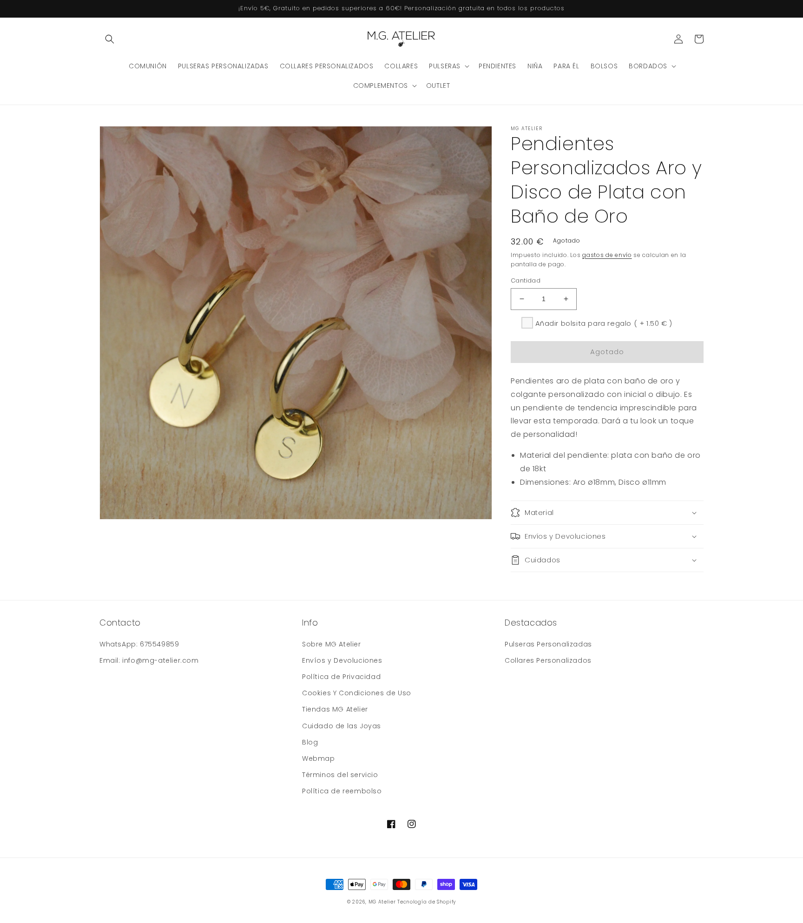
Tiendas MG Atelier (335, 709)
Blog (310, 742)
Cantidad (525, 280)
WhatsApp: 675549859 (139, 644)
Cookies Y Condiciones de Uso (356, 693)
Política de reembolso (342, 791)
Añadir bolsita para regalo (603, 323)
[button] (109, 39)
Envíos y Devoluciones (342, 660)
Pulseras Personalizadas (548, 644)
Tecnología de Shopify (426, 901)
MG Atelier (382, 901)
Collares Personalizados (548, 660)
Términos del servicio (340, 774)
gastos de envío (607, 255)
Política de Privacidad (341, 676)
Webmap (318, 758)
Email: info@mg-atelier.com (149, 660)
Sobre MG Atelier (331, 644)
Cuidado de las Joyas (341, 726)
